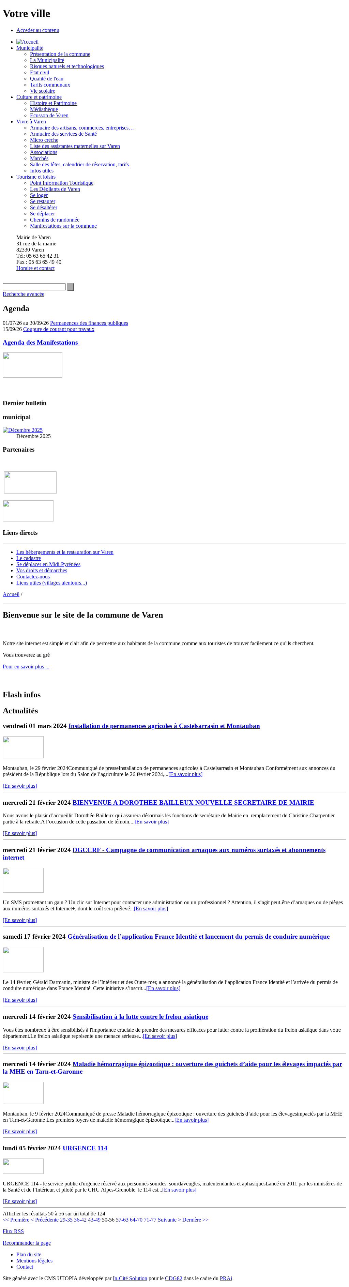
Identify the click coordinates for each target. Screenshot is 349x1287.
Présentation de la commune (60, 54)
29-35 (66, 1220)
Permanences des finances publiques (89, 323)
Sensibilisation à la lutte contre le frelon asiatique (140, 1016)
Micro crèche (44, 140)
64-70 (136, 1220)
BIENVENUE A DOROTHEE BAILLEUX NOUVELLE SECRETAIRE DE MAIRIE (193, 802)
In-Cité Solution (130, 1278)
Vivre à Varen (31, 121)
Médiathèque (44, 109)
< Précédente (45, 1220)
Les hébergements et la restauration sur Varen (64, 552)
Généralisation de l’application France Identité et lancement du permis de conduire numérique (198, 936)
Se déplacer (42, 213)
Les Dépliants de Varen (55, 189)
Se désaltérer (43, 207)
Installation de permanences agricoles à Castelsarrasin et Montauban (164, 725)
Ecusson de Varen (49, 115)
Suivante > (169, 1220)
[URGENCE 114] (23, 1172)
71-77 (150, 1220)
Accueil (11, 594)
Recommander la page (27, 1243)
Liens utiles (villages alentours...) (51, 583)
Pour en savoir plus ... (26, 666)
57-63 (122, 1220)
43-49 (94, 1220)
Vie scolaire (42, 91)
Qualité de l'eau (46, 78)
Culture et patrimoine (39, 97)
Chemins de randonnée (54, 220)
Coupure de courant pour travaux (58, 329)
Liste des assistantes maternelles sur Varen (75, 146)
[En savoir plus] (185, 774)
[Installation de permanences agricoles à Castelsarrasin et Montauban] (23, 756)
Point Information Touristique (61, 183)
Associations (43, 152)
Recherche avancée (23, 294)
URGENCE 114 (85, 1148)
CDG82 (173, 1278)
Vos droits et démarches (41, 570)
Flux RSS (13, 1231)
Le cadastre (28, 558)
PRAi (226, 1278)
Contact (24, 1267)
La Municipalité (47, 60)
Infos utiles (42, 170)
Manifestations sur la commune (63, 226)
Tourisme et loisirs (36, 177)
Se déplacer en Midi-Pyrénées (48, 564)
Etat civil (39, 72)
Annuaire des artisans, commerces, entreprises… (82, 128)
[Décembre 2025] (23, 430)
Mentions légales (34, 1260)
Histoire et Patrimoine (53, 103)
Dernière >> (195, 1220)
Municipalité (29, 48)
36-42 (80, 1220)
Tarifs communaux (50, 85)
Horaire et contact (35, 268)
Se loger (39, 195)
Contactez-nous (33, 576)
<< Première (16, 1220)
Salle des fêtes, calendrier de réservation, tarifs (79, 164)
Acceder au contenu (37, 30)
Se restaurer (42, 201)
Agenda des (41, 342)
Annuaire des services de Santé (63, 134)
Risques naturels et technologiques (67, 66)
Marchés (39, 158)
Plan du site (28, 1254)
